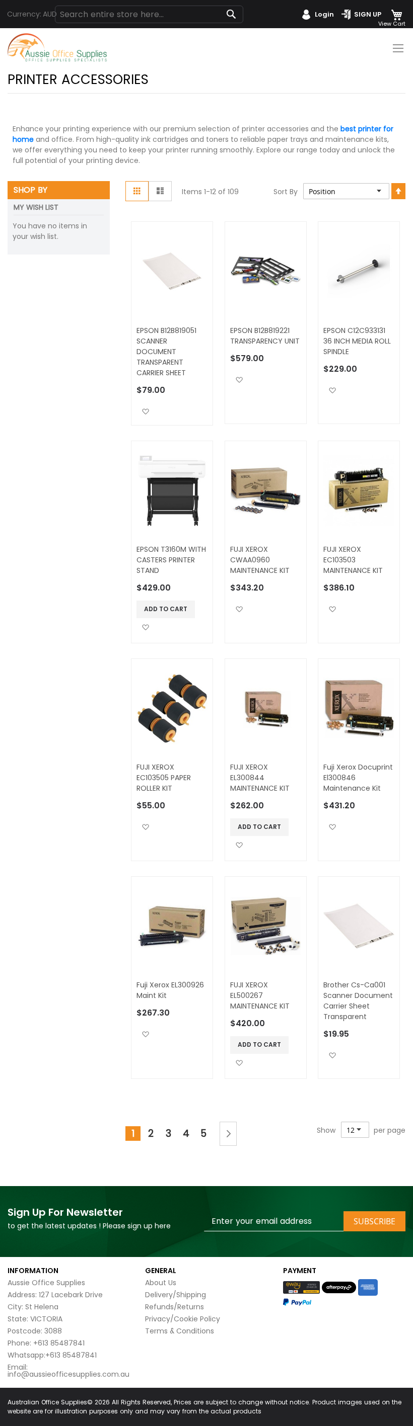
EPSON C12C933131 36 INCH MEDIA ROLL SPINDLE (357, 341)
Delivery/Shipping (175, 1294)
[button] (145, 411)
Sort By (285, 192)
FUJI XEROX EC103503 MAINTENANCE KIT (353, 559)
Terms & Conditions (179, 1330)
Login (324, 14)
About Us (160, 1282)
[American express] (368, 1287)
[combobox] (149, 14)
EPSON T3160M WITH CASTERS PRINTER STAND (171, 559)
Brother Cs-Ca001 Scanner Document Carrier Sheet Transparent (358, 1001)
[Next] (228, 1134)
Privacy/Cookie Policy (182, 1318)
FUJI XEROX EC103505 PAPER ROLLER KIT (163, 777)
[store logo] (58, 47)
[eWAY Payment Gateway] (301, 1287)
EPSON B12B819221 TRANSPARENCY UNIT (265, 335)
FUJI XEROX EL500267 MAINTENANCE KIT (260, 995)
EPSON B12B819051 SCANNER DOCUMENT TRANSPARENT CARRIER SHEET (166, 351)
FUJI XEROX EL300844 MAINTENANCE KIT (260, 777)
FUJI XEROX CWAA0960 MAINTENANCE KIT (260, 559)
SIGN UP (367, 14)
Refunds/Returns (174, 1306)
